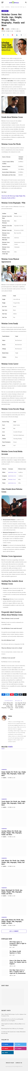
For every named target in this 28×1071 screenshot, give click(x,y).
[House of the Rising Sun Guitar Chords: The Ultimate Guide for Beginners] (4, 963)
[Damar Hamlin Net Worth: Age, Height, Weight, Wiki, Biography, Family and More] (14, 759)
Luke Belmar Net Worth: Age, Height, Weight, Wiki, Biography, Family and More (13, 862)
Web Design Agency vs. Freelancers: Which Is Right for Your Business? (18, 943)
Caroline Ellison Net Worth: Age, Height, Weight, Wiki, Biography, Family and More (11, 832)
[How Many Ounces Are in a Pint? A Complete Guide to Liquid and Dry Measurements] (4, 972)
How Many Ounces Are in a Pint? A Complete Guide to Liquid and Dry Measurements (18, 971)
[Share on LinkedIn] (17, 35)
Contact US (19, 1062)
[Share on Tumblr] (21, 35)
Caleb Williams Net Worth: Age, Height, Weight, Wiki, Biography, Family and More (7, 706)
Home (2, 7)
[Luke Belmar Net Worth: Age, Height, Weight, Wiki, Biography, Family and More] (14, 847)
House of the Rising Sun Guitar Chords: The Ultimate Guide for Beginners (18, 962)
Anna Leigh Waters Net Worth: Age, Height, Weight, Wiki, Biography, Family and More (12, 921)
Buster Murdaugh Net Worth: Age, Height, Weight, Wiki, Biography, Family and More (12, 891)
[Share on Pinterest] (12, 35)
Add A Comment (14, 931)
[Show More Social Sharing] (25, 35)
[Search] (26, 2)
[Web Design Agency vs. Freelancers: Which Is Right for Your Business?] (4, 944)
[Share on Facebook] (3, 35)
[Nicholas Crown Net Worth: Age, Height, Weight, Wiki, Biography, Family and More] (14, 46)
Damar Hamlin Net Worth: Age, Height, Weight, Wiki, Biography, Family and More (13, 773)
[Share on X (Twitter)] (8, 35)
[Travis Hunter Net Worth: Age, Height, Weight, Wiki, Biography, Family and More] (14, 788)
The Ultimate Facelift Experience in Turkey (15, 952)
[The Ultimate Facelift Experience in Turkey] (4, 953)
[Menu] (2, 2)
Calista (7, 29)
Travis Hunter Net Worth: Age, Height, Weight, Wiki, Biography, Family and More (13, 803)
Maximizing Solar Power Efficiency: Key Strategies (12, 1028)
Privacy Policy (10, 1062)
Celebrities (7, 7)
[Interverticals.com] (14, 2)
